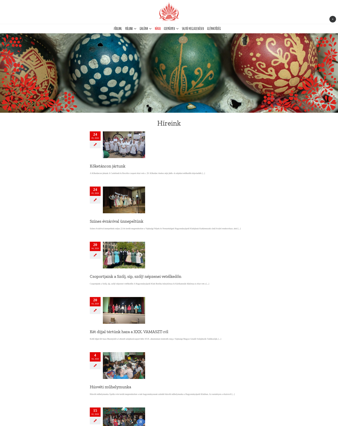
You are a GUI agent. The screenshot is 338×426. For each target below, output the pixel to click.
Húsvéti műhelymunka (110, 386)
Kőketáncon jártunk (107, 166)
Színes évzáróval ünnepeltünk (116, 221)
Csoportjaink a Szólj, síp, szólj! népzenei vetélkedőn (135, 276)
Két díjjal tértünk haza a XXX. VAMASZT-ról (129, 331)
